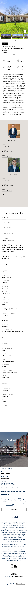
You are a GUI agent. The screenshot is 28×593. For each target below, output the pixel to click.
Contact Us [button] (14, 458)
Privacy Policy (9, 505)
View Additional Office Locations (10, 487)
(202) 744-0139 (8, 151)
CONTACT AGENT (14, 201)
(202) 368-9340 (8, 185)
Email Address (5, 494)
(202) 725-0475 (5, 478)
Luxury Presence (17, 576)
